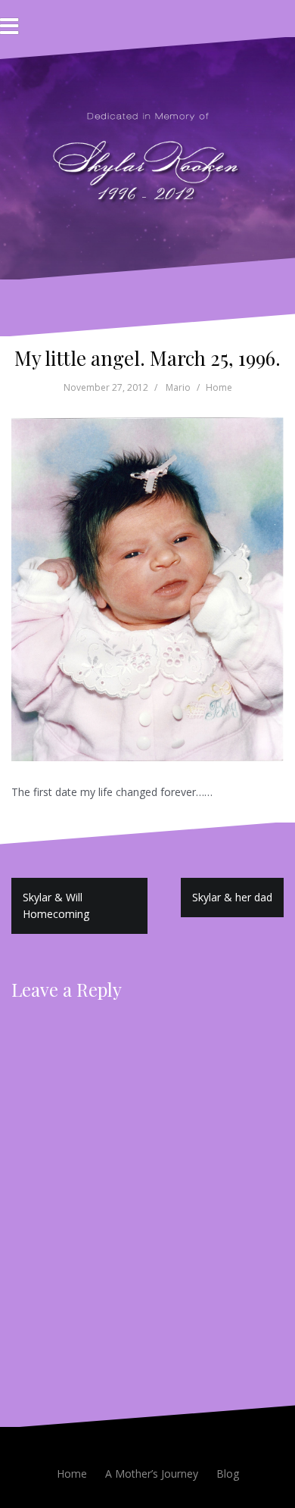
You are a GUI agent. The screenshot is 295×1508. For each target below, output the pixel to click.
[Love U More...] (147, 157)
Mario (178, 387)
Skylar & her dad (232, 897)
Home (219, 387)
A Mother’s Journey (151, 1473)
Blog (227, 1473)
